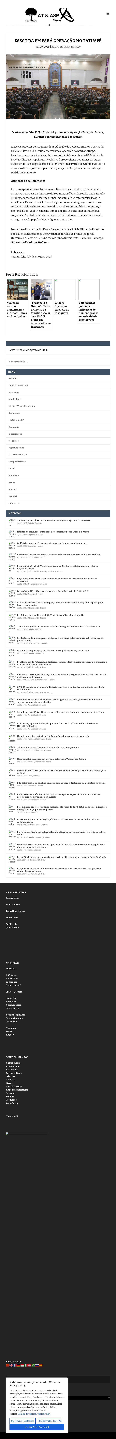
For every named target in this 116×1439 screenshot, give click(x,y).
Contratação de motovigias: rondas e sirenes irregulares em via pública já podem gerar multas (60, 639)
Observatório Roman (43, 739)
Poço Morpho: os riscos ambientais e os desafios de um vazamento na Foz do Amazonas (57, 579)
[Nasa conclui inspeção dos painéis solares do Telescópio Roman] (12, 760)
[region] (37, 1405)
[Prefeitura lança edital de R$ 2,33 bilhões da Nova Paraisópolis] (12, 617)
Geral (12, 468)
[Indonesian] (22, 1365)
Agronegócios (16, 448)
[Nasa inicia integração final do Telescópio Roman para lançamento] (12, 738)
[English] (11, 1365)
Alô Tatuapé (26, 1435)
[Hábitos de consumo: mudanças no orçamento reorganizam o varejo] (12, 533)
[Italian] (26, 1365)
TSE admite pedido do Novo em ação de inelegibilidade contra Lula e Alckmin (58, 626)
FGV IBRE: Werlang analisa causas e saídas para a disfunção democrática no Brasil (61, 783)
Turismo (38, 523)
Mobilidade (15, 399)
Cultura (31, 680)
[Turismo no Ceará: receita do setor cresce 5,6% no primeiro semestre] (12, 522)
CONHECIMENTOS (18, 455)
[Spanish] (41, 1365)
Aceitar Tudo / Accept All (37, 1427)
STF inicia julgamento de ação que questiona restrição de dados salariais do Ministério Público (57, 724)
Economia (14, 427)
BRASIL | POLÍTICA (18, 385)
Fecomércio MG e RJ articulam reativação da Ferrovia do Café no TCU (53, 591)
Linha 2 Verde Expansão (22, 406)
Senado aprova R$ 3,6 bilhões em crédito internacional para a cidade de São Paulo (61, 712)
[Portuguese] (33, 1365)
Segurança (14, 413)
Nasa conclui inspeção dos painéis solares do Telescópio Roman (51, 759)
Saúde (12, 482)
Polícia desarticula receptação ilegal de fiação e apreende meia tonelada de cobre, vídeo (61, 833)
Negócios (14, 441)
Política (38, 629)
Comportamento (17, 462)
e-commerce (15, 434)
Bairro (55, 46)
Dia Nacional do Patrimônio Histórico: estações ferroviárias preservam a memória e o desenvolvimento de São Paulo (62, 663)
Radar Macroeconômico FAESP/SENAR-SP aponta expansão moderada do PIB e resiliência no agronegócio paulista (59, 795)
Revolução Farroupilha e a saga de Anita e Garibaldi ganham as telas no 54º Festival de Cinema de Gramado (62, 675)
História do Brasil (41, 680)
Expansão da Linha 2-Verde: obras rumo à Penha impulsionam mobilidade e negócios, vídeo (57, 567)
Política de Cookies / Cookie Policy (34, 1414)
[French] (15, 1365)
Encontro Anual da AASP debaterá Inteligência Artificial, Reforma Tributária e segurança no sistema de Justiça (59, 700)
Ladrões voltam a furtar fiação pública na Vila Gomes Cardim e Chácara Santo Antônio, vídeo (58, 820)
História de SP (16, 420)
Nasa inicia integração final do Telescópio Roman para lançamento (53, 736)
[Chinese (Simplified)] (7, 1365)
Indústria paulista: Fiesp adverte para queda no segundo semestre (52, 543)
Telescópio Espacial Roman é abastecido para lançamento (48, 747)
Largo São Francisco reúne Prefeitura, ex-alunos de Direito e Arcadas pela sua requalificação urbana (59, 869)
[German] (19, 1365)
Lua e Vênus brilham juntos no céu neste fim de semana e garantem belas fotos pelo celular (61, 771)
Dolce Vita (14, 503)
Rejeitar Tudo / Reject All (49, 1421)
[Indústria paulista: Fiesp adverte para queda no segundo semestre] (12, 545)
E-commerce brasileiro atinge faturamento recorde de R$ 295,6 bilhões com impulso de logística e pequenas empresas (62, 808)
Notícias (65, 46)
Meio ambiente (34, 584)
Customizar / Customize (22, 1421)
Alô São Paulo (33, 557)
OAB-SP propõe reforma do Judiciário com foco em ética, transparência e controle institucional (60, 688)
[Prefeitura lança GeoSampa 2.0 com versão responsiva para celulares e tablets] (12, 556)
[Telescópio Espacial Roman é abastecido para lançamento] (12, 749)
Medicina (14, 475)
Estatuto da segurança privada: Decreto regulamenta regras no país (53, 650)
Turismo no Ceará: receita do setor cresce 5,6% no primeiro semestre (53, 520)
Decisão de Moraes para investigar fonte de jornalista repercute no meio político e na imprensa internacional (61, 845)
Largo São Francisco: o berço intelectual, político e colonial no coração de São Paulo (61, 857)
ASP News (14, 392)
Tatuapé (76, 46)
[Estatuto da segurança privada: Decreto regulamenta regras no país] (12, 652)
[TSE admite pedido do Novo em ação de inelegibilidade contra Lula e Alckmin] (12, 628)
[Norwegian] (30, 1365)
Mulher (13, 489)
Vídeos (45, 825)
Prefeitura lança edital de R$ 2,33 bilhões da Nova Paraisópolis (50, 615)
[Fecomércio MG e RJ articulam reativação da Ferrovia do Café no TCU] (12, 593)
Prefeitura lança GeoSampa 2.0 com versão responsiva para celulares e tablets (58, 555)
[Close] (65, 1380)
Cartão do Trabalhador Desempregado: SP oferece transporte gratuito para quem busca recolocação (60, 603)
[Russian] (37, 1365)
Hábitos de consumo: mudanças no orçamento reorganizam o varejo (53, 532)
